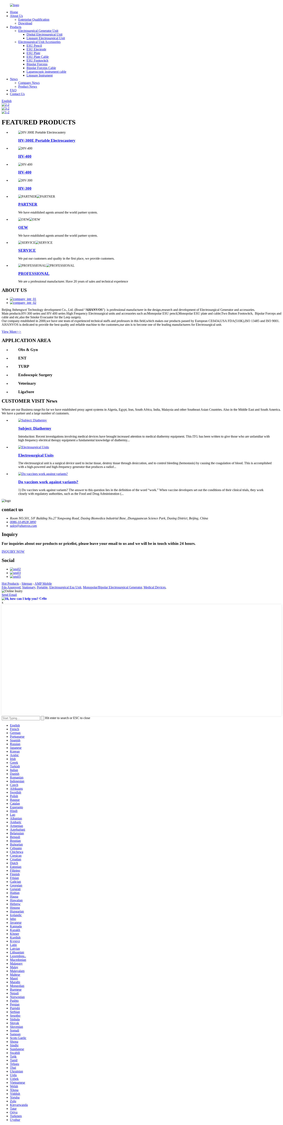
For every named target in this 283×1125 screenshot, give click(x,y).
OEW (23, 227)
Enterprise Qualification (33, 19)
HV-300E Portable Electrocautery (46, 140)
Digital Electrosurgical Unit (44, 34)
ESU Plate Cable (38, 56)
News (14, 79)
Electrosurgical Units (35, 455)
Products (15, 27)
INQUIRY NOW (13, 551)
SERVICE (27, 250)
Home (14, 12)
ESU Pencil (34, 45)
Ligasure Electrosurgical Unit (46, 38)
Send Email (9, 595)
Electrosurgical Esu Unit (65, 587)
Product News (27, 86)
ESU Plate (33, 53)
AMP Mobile (43, 583)
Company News (29, 83)
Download (25, 23)
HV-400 (24, 156)
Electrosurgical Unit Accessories (39, 42)
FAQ (13, 90)
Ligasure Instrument (40, 75)
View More (11, 331)
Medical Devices (155, 587)
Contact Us (17, 94)
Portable (42, 587)
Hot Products (10, 583)
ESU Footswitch (37, 60)
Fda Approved (11, 587)
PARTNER (27, 204)
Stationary (28, 587)
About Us (16, 16)
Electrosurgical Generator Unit (38, 30)
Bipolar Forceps (37, 64)
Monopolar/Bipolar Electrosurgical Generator (112, 587)
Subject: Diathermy (34, 428)
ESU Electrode (36, 49)
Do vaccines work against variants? (48, 482)
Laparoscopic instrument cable (46, 71)
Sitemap (27, 583)
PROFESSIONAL (34, 273)
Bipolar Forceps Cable (41, 68)
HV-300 (24, 188)
